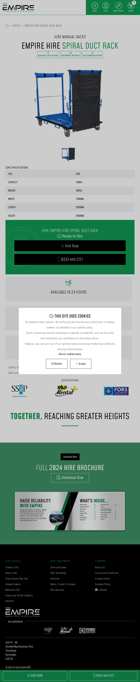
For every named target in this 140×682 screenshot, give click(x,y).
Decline (58, 364)
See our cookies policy (70, 354)
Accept (82, 364)
